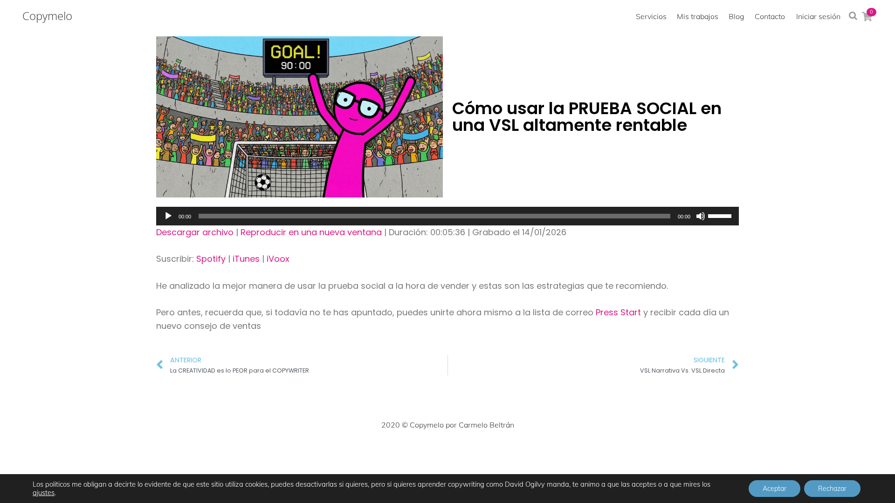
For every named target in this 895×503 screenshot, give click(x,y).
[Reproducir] (168, 216)
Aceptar (774, 488)
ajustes (44, 493)
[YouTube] (488, 453)
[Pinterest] (447, 453)
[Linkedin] (468, 453)
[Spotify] (509, 453)
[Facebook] (386, 453)
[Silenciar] (700, 216)
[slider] (721, 215)
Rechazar (832, 488)
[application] (447, 216)
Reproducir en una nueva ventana (311, 232)
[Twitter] (406, 453)
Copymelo (47, 15)
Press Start (619, 312)
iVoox (278, 259)
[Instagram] (427, 453)
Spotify (211, 259)
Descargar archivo (195, 232)
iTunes (246, 259)
